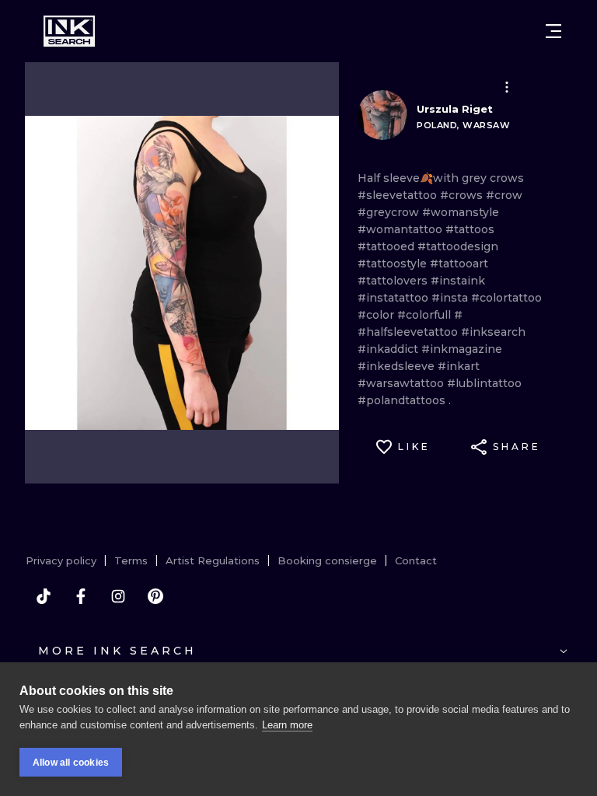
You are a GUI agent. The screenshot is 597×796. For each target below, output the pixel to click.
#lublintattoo (484, 383)
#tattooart (459, 264)
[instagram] (118, 596)
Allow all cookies (71, 762)
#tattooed (387, 246)
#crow (504, 195)
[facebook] (81, 596)
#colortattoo (506, 298)
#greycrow (390, 212)
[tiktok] (43, 596)
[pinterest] (155, 596)
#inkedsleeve (398, 366)
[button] (506, 87)
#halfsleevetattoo (409, 332)
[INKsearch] (69, 31)
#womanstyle (460, 212)
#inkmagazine (461, 349)
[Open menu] (553, 31)
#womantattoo (401, 229)
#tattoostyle (394, 264)
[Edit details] (506, 87)
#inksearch (493, 332)
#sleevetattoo (399, 195)
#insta (451, 298)
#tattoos (469, 229)
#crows (463, 195)
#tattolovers (394, 281)
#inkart (459, 366)
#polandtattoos (403, 400)
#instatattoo (394, 298)
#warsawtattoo (402, 383)
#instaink (458, 281)
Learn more (287, 725)
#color (377, 315)
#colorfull (425, 315)
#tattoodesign (457, 246)
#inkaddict (389, 349)
